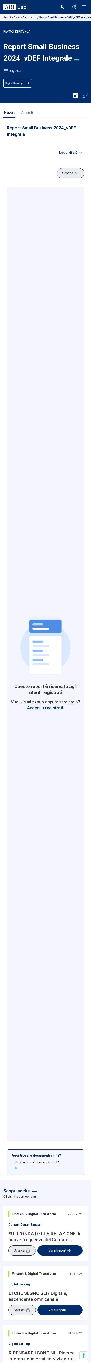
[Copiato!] (85, 95)
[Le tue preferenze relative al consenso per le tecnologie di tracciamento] (84, 1356)
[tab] (9, 113)
